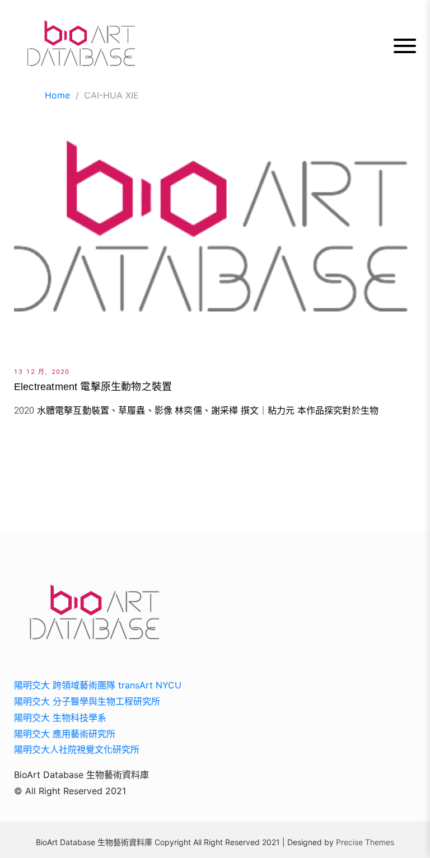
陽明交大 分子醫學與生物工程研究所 (87, 701)
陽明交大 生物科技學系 (60, 717)
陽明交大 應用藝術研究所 (64, 733)
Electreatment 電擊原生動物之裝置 (93, 386)
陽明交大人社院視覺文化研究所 (76, 749)
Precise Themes (365, 842)
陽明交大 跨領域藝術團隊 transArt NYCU (97, 685)
